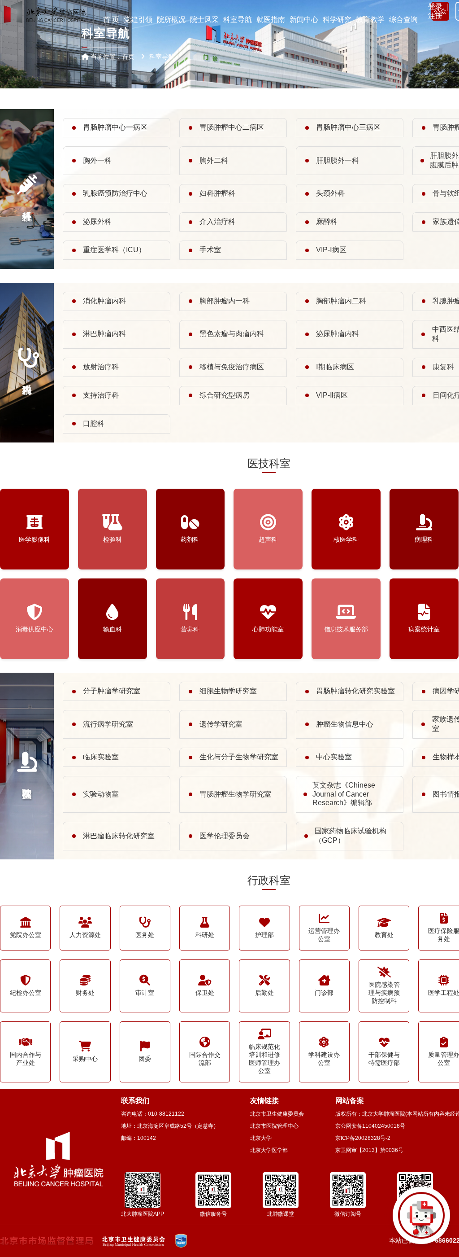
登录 (435, 6)
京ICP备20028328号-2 (362, 1138)
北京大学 (261, 1138)
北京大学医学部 (269, 1150)
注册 (435, 16)
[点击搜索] (421, 1219)
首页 (128, 56)
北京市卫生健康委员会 (277, 1114)
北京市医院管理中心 (274, 1126)
